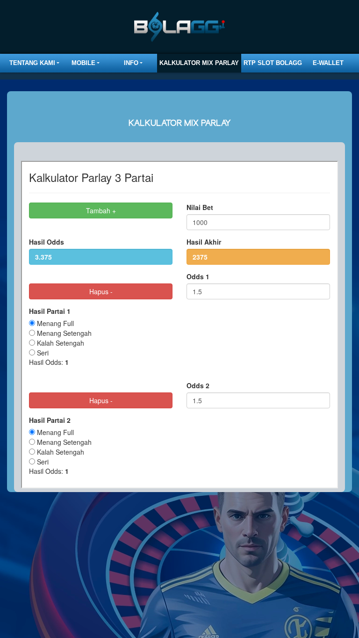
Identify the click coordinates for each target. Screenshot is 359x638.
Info (131, 62)
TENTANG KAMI (32, 62)
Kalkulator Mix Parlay (199, 62)
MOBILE (83, 62)
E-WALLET (328, 62)
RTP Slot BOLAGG (273, 62)
